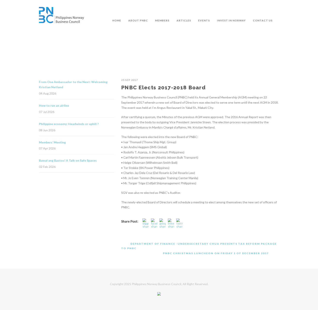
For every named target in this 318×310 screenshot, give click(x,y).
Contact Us (263, 20)
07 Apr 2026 (47, 148)
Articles (184, 20)
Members (162, 20)
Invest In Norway (231, 20)
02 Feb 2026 (47, 167)
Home (116, 20)
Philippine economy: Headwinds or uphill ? (69, 124)
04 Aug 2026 (47, 93)
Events (204, 20)
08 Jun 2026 (47, 130)
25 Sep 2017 (129, 80)
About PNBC (138, 20)
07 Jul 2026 (46, 112)
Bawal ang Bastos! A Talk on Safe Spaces (68, 160)
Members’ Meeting (52, 142)
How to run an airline (54, 105)
